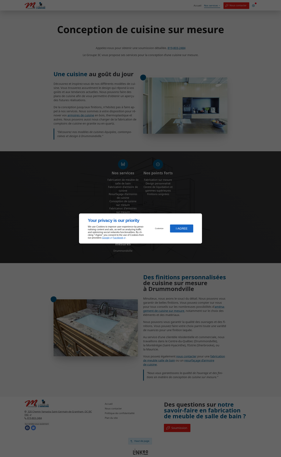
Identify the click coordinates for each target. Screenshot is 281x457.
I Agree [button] (181, 228)
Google (106, 238)
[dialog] (140, 228)
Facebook (118, 238)
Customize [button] (159, 228)
